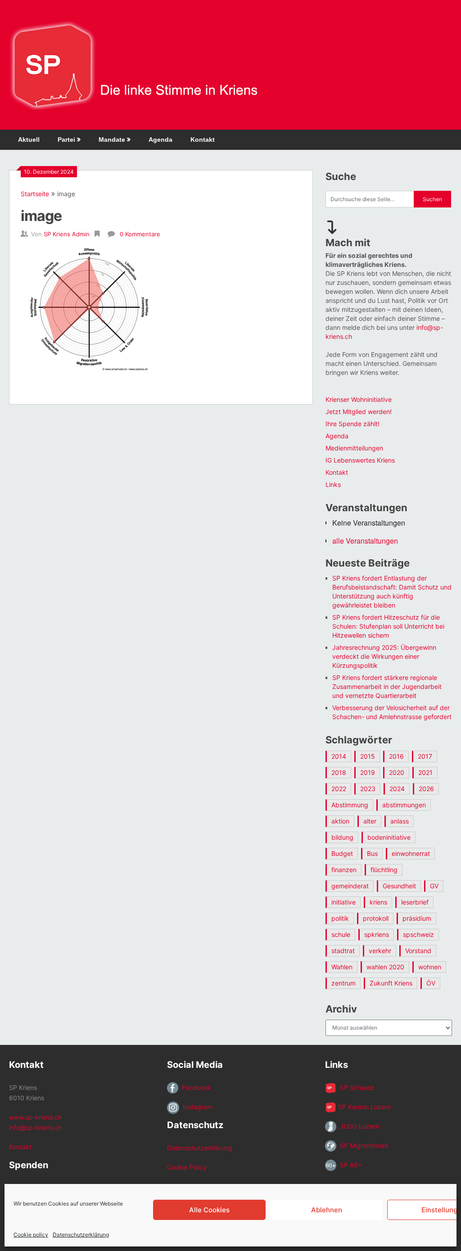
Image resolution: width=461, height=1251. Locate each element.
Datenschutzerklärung (81, 1234)
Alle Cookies (209, 1210)
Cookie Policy (187, 1167)
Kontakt (202, 139)
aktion (340, 821)
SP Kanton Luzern (363, 1107)
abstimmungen (404, 805)
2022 (338, 788)
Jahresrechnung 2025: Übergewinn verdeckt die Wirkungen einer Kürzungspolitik (384, 656)
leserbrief (415, 902)
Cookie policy (31, 1234)
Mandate (112, 139)
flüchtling (384, 869)
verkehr (380, 950)
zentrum (343, 983)
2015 (367, 756)
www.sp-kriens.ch (35, 1117)
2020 (396, 772)
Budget (342, 853)
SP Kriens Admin (67, 234)
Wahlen (342, 967)
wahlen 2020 (385, 967)
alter (369, 821)
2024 (397, 788)
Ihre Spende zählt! (352, 424)
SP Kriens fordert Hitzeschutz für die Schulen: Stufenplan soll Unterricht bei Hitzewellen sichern (388, 626)
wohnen (429, 967)
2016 (396, 756)
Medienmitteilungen (354, 448)
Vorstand (418, 950)
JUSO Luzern (357, 1126)
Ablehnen (326, 1210)
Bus (372, 853)
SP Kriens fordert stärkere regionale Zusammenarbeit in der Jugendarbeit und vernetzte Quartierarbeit (387, 686)
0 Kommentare (140, 234)
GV (434, 886)
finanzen (344, 869)
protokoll (376, 918)
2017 (425, 756)
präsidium (416, 918)
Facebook (194, 1087)
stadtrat (343, 950)
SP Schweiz (355, 1087)
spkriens (376, 934)
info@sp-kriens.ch (35, 1127)
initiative (343, 902)
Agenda (160, 139)
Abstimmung (349, 805)
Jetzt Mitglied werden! (358, 411)
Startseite (35, 194)
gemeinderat (350, 886)
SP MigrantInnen (362, 1145)
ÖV (430, 983)
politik (340, 918)
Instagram (195, 1107)
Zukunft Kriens (391, 983)
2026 (426, 788)
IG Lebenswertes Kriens (360, 460)
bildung (342, 837)
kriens (378, 902)
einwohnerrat (411, 853)
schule (340, 934)
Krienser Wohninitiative (358, 399)
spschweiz (418, 934)
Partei (66, 139)
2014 (338, 756)
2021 (425, 772)
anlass (399, 821)
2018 (338, 772)
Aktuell (29, 139)
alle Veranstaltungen (365, 541)
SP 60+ (349, 1165)
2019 (367, 772)
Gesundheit (399, 886)
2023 (367, 788)
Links (333, 484)
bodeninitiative (389, 837)
